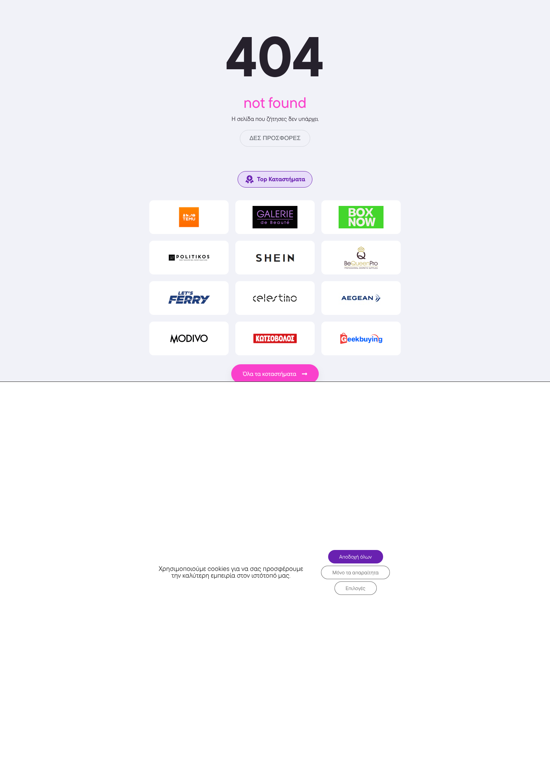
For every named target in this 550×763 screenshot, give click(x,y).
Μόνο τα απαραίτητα (355, 572)
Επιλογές (356, 588)
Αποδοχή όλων (355, 556)
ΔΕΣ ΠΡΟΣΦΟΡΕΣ (275, 138)
